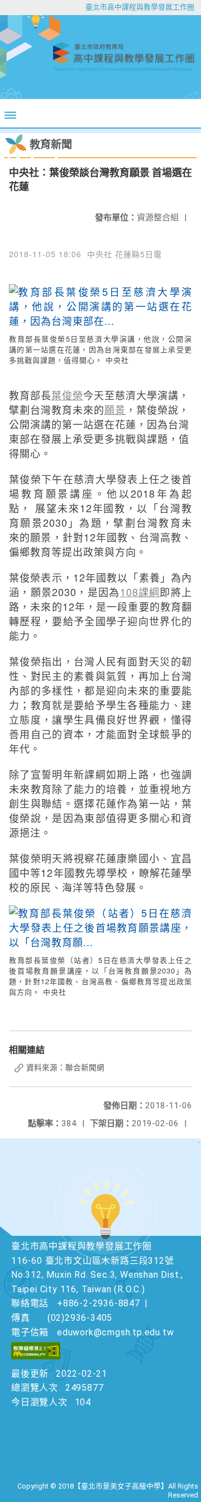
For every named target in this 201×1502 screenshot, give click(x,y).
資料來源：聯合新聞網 (64, 1067)
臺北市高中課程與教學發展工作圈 (139, 7)
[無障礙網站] (35, 1356)
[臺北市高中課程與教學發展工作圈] (100, 57)
